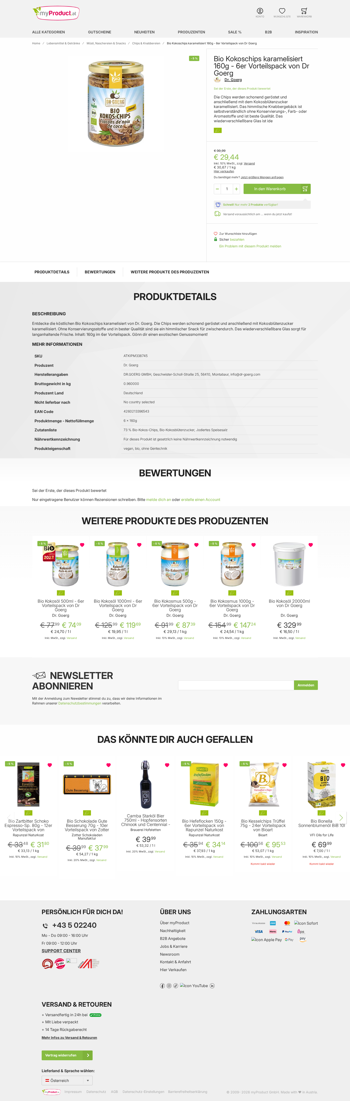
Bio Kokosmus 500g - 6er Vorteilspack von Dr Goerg (175, 605)
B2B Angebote (172, 938)
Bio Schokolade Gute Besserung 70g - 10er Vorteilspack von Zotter (87, 825)
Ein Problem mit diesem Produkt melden (250, 246)
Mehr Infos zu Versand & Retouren (69, 1037)
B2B (268, 32)
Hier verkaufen (224, 171)
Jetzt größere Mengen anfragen (262, 177)
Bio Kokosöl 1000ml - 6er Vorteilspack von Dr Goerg (118, 605)
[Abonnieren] (306, 685)
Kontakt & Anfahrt (175, 961)
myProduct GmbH (265, 1092)
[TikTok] (175, 985)
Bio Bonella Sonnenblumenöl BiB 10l (321, 823)
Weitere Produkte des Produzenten (170, 272)
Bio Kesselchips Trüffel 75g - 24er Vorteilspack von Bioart (263, 825)
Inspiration (306, 32)
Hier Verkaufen (173, 969)
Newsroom (170, 954)
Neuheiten (144, 32)
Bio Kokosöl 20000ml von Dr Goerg (289, 603)
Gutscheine (99, 32)
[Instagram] (169, 985)
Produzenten (191, 32)
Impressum (73, 1092)
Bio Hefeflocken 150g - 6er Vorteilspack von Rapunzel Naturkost (204, 825)
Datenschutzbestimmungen (79, 703)
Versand (249, 163)
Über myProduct (174, 922)
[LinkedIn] (212, 985)
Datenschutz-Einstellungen (143, 1092)
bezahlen (237, 239)
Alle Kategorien (48, 32)
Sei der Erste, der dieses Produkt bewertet (242, 88)
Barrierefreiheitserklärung (187, 1092)
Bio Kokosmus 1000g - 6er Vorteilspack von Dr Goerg (232, 605)
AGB (114, 1092)
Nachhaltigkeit (172, 930)
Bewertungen (100, 272)
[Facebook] (162, 985)
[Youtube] (194, 985)
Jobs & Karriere (173, 946)
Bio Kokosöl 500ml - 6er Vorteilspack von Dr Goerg (61, 605)
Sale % (235, 32)
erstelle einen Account (200, 499)
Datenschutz (96, 1092)
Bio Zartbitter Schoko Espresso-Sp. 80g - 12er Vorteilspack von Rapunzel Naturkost (28, 827)
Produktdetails (52, 272)
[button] (217, 189)
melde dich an (158, 499)
